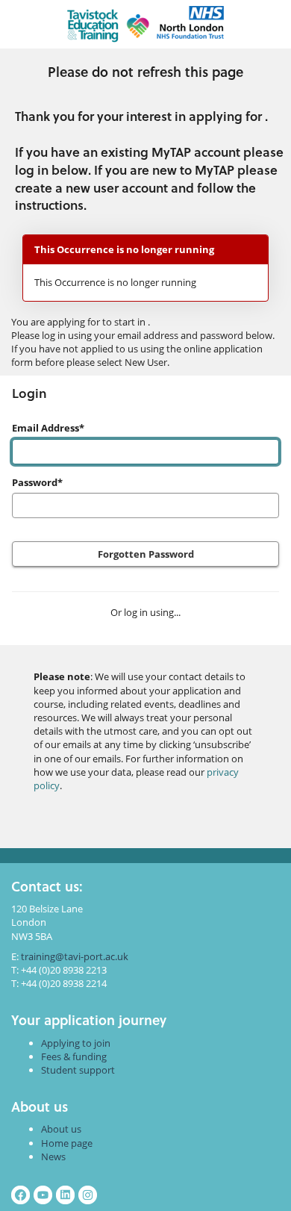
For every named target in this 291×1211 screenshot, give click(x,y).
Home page (67, 1143)
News (53, 1156)
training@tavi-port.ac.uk (74, 956)
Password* (37, 482)
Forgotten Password (146, 554)
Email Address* (48, 428)
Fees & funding (74, 1056)
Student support (78, 1070)
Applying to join (75, 1043)
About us (61, 1129)
